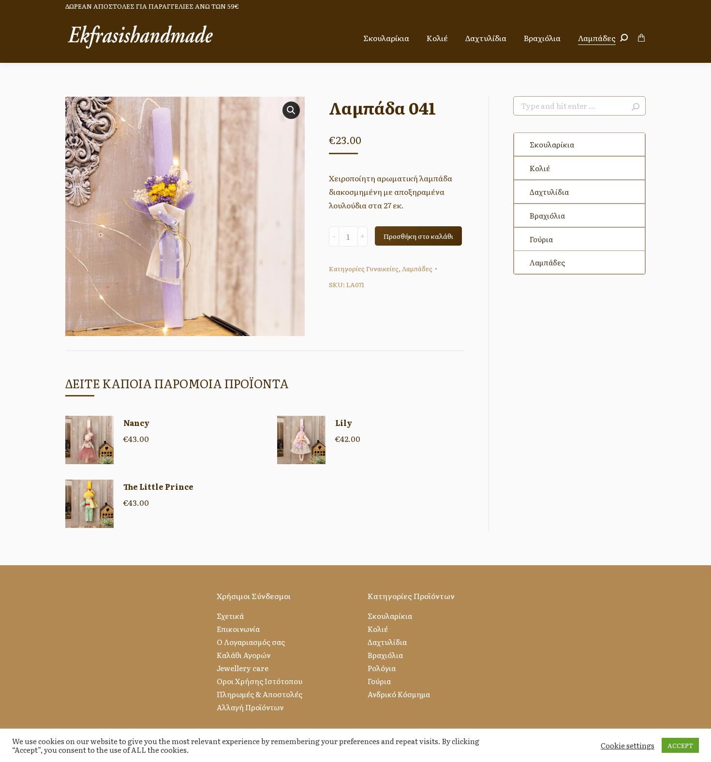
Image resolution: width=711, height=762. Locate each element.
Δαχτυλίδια (549, 191)
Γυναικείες (382, 268)
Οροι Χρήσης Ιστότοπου (259, 681)
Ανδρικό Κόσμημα (399, 694)
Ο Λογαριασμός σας (251, 641)
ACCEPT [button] (680, 745)
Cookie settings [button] (627, 745)
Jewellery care (242, 668)
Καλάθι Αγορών (243, 654)
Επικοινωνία (238, 628)
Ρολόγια (382, 668)
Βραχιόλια (547, 215)
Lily (343, 422)
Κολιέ (540, 168)
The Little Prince (158, 486)
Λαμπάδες (417, 268)
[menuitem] (386, 37)
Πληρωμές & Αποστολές (259, 694)
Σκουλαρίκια (552, 144)
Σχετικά (230, 615)
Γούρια (541, 239)
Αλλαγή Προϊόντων (250, 707)
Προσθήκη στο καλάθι (418, 236)
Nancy (136, 422)
